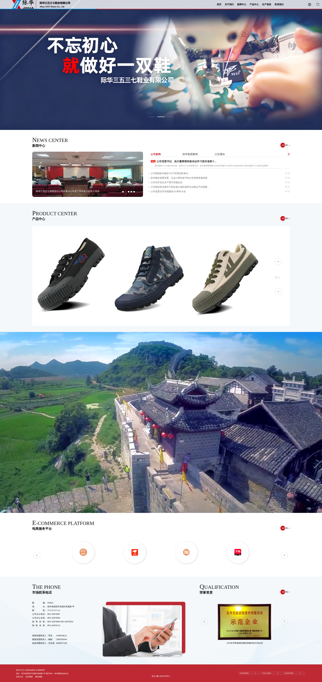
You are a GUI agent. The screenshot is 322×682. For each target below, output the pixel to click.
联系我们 (279, 4)
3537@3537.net (53, 610)
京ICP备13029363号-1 (161, 676)
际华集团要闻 (190, 154)
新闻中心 (241, 4)
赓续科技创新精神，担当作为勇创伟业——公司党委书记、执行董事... (71, 191)
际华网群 (29, 677)
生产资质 (266, 4)
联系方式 (19, 677)
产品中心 (254, 4)
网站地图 (38, 677)
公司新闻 (156, 154)
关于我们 (229, 4)
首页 (219, 4)
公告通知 (220, 154)
